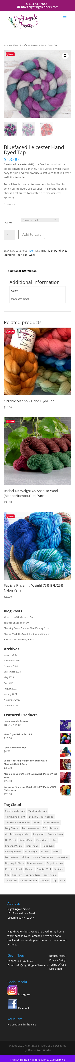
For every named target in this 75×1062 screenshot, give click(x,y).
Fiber (15, 45)
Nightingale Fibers (14, 863)
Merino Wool (11, 857)
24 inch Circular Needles (41, 816)
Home (7, 45)
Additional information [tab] (22, 271)
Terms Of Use (57, 964)
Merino (56, 851)
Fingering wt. (32, 845)
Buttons (54, 828)
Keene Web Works (39, 1050)
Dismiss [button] (60, 1059)
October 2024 (11, 666)
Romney (29, 869)
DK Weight (10, 839)
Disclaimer (55, 968)
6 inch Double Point (15, 810)
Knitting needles (13, 851)
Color (8, 222)
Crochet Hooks (55, 834)
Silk (7, 874)
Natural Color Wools (43, 857)
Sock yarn (17, 874)
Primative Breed (13, 869)
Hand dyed (61, 250)
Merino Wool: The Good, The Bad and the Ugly (27, 633)
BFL (43, 250)
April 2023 (9, 683)
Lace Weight (31, 851)
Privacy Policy (57, 960)
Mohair (25, 857)
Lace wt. (45, 851)
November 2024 (12, 660)
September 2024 (12, 671)
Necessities (62, 857)
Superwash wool (28, 880)
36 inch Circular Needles (17, 822)
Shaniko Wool (44, 869)
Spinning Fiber (13, 255)
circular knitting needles (17, 834)
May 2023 (9, 677)
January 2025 (10, 654)
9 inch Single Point (37, 810)
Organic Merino (55, 863)
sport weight (50, 874)
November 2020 (12, 699)
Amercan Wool (51, 822)
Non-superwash (35, 863)
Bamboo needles (30, 828)
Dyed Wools (42, 839)
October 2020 (11, 705)
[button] (65, 56)
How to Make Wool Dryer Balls (19, 639)
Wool (32, 255)
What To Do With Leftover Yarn (19, 617)
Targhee (44, 880)
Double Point (25, 839)
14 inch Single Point (15, 816)
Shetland (58, 869)
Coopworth (38, 834)
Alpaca (37, 822)
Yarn (62, 880)
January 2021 (10, 694)
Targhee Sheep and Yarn (16, 622)
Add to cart (31, 234)
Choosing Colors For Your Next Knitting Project (27, 628)
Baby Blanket (12, 828)
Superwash (11, 880)
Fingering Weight (13, 845)
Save (11, 54)
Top (25, 255)
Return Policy (57, 955)
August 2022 (10, 688)
